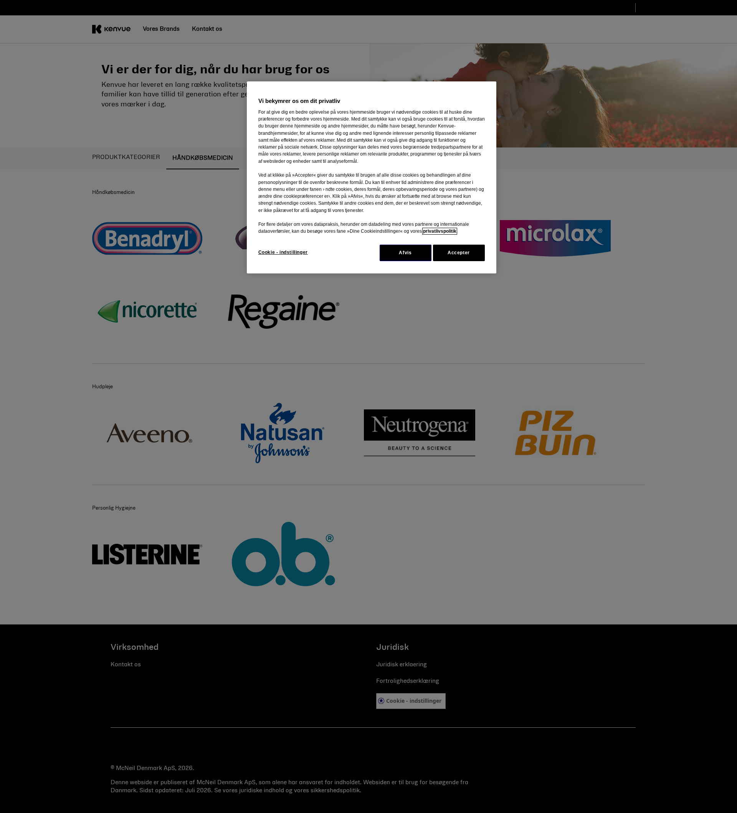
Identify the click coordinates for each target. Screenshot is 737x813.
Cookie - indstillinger (283, 252)
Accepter (459, 252)
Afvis (405, 252)
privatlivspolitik (439, 231)
